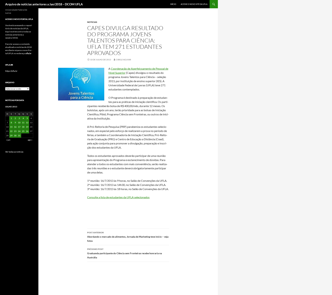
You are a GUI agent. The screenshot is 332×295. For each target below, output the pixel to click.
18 (23, 127)
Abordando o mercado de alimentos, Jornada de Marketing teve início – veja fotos (127, 236)
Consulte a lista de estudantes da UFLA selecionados (118, 197)
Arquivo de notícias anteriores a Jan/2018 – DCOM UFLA (44, 4)
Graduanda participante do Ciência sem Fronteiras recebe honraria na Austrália (124, 253)
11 (23, 122)
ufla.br (28, 53)
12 (27, 122)
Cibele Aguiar (123, 59)
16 (15, 127)
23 (15, 131)
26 (27, 131)
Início (173, 4)
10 (19, 122)
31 (19, 135)
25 (23, 131)
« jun (8, 140)
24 (19, 131)
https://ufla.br (11, 71)
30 (15, 135)
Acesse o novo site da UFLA (194, 4)
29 (11, 135)
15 (11, 127)
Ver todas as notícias (14, 151)
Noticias (92, 22)
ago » (30, 140)
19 (27, 127)
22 (11, 131)
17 (19, 127)
